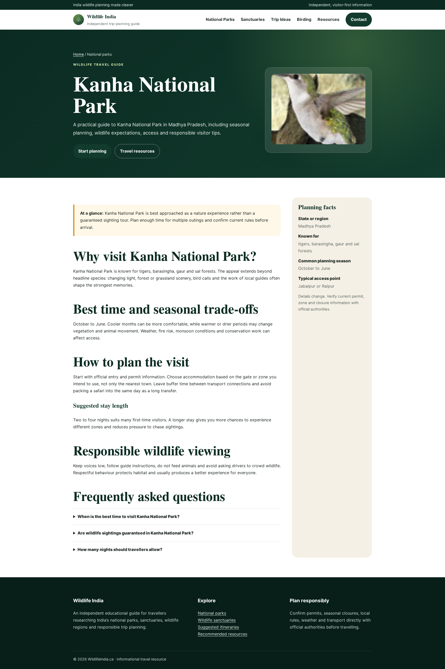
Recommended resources (222, 634)
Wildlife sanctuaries (217, 620)
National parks (212, 613)
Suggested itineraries (218, 627)
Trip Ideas (281, 19)
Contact (359, 19)
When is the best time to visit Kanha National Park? (128, 516)
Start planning (92, 151)
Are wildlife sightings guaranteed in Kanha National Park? (135, 533)
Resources (328, 19)
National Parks (220, 19)
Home (78, 54)
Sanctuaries (253, 19)
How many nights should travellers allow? (120, 549)
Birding (304, 19)
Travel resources (137, 151)
